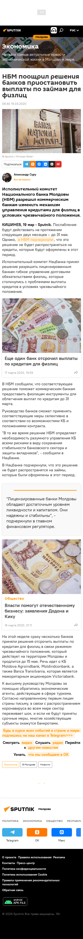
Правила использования (35, 857)
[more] (76, 372)
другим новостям (42, 747)
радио (57, 742)
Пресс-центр (26, 863)
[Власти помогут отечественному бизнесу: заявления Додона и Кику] (41, 566)
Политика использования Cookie (24, 874)
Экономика (10, 764)
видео (27, 742)
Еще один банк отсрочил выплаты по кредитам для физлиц (41, 361)
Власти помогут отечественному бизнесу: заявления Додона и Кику (40, 611)
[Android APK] (15, 902)
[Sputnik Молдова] (12, 32)
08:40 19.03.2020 (14, 104)
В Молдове (28, 764)
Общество (14, 598)
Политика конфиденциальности (24, 869)
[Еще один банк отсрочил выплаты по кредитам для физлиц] (41, 325)
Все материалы (22, 179)
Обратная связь (12, 890)
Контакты (8, 863)
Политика (10, 821)
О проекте (9, 857)
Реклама (59, 857)
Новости (45, 764)
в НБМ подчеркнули (35, 239)
